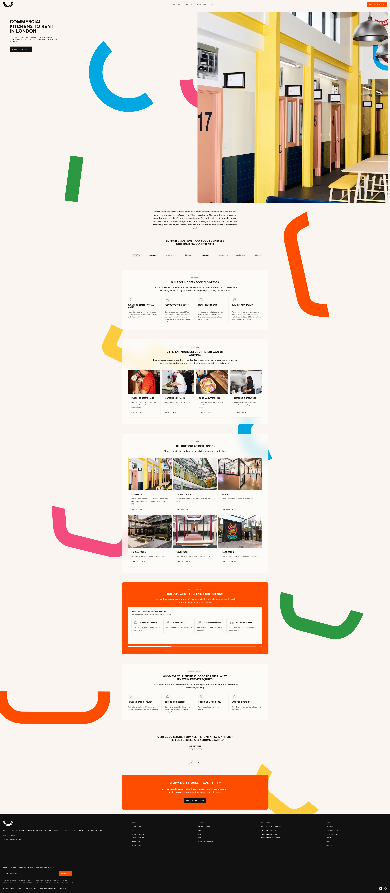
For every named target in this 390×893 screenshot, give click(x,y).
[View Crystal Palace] (195, 486)
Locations (176, 5)
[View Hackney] (240, 486)
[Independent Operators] (246, 393)
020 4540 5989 (9, 835)
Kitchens (188, 5)
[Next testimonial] (198, 762)
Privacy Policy (30, 888)
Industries (201, 5)
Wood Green (136, 845)
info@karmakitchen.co (12, 839)
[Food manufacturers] (212, 393)
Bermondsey (136, 826)
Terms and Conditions (48, 888)
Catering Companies (269, 830)
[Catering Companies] (178, 393)
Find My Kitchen (203, 826)
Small (199, 830)
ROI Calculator (332, 834)
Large (199, 838)
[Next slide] (341, 107)
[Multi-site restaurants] (144, 393)
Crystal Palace (138, 834)
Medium (199, 834)
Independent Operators (270, 838)
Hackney (135, 830)
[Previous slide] (244, 107)
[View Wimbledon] (195, 540)
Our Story (330, 826)
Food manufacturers (269, 834)
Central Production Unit (207, 841)
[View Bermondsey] (150, 486)
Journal (329, 838)
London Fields (138, 838)
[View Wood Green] (240, 540)
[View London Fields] (150, 540)
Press (328, 841)
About (213, 5)
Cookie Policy (65, 888)
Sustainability (332, 830)
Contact (329, 845)
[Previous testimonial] (191, 762)
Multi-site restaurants (271, 826)
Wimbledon (136, 841)
